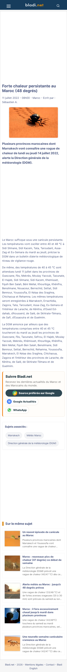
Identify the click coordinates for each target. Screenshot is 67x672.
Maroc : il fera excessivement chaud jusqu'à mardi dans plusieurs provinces (40, 612)
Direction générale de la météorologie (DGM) (32, 443)
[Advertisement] (33, 47)
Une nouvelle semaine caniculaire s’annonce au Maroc (42, 638)
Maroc (36, 97)
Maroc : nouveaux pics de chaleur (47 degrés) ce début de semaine (41, 560)
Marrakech (10, 148)
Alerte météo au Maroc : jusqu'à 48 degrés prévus (41, 586)
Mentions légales (34, 664)
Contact (50, 664)
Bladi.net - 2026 (14, 664)
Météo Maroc (34, 435)
